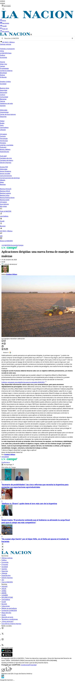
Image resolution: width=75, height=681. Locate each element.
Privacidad (32, 665)
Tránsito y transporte (7, 49)
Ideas (2, 182)
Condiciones (25, 665)
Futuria (2, 62)
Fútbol (2, 121)
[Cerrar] (31, 34)
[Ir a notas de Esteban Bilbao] (37, 269)
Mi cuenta (5, 31)
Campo (2, 66)
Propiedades (4, 68)
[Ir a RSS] (2, 646)
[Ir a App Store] (6, 656)
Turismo (3, 136)
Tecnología (4, 138)
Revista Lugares (5, 193)
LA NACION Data (5, 53)
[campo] (9, 249)
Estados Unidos (5, 82)
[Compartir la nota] (2, 343)
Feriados (3, 143)
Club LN (5, 29)
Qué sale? (3, 156)
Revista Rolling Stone (7, 198)
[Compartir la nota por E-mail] (7, 349)
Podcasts (3, 147)
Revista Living (4, 195)
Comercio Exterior (6, 71)
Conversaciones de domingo (10, 178)
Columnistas (4, 112)
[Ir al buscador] (3, 9)
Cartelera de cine (6, 158)
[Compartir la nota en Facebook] (2, 349)
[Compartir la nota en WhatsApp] (5, 343)
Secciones (5, 23)
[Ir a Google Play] (6, 652)
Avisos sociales (5, 174)
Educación (3, 92)
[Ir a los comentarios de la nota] (5, 341)
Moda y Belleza (5, 149)
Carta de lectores (6, 176)
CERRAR (2, 1)
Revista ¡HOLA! (5, 191)
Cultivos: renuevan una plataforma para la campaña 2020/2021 (23, 382)
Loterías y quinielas (6, 145)
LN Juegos (3, 134)
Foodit (4, 26)
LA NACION (5, 245)
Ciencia (2, 101)
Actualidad (5, 457)
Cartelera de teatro (6, 160)
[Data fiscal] (2, 678)
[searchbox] (36, 38)
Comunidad (4, 97)
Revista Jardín (4, 200)
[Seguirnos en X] (2, 634)
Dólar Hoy (3, 64)
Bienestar (3, 99)
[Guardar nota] (2, 341)
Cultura (2, 95)
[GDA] (6, 671)
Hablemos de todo (6, 103)
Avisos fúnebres (5, 171)
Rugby (2, 123)
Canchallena (4, 128)
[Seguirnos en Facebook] (2, 629)
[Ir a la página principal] (37, 18)
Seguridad (3, 90)
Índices (2, 75)
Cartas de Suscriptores (8, 114)
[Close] (2, 544)
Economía (14, 245)
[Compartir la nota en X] (5, 349)
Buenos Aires (4, 88)
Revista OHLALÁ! (5, 189)
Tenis (2, 125)
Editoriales (3, 110)
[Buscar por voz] (72, 38)
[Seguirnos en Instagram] (2, 640)
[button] (37, 137)
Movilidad (3, 73)
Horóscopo (4, 141)
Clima (2, 51)
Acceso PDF (4, 167)
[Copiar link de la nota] (2, 346)
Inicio (4, 21)
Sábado (2, 180)
